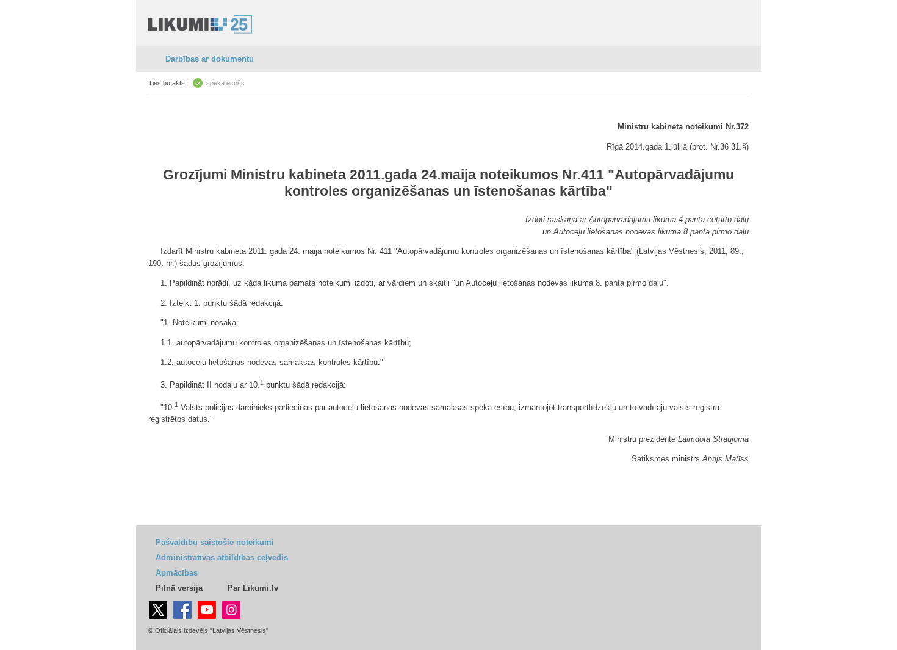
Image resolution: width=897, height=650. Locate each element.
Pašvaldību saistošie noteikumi (215, 542)
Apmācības (177, 572)
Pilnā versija (179, 588)
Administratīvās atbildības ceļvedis (222, 557)
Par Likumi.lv (253, 588)
